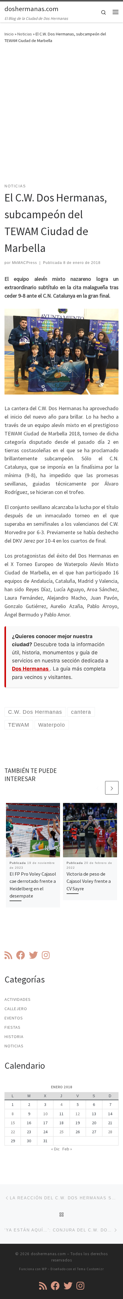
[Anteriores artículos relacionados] (97, 788)
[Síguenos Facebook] (20, 955)
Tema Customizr (90, 1269)
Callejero (15, 1008)
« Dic (55, 1149)
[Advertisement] (61, 117)
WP (44, 1269)
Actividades (17, 999)
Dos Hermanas (31, 669)
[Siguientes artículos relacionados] (112, 788)
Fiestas (12, 1027)
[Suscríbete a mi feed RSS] (8, 955)
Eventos (13, 1018)
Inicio (9, 34)
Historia (14, 1036)
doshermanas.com (48, 1253)
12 (78, 1113)
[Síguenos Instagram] (46, 955)
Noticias (24, 34)
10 (45, 1113)
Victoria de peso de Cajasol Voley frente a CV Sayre (89, 881)
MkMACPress (24, 263)
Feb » (67, 1149)
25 (61, 1131)
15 (13, 1122)
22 (13, 1131)
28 (110, 1131)
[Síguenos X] (33, 955)
